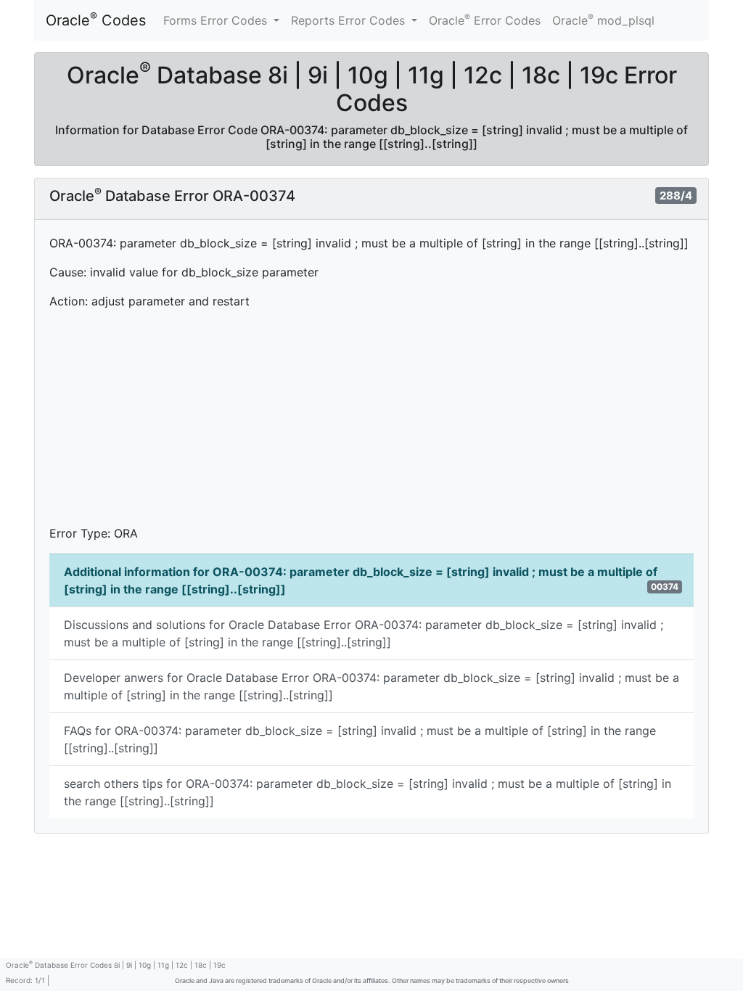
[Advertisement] (371, 423)
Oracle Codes (96, 19)
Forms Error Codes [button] (217, 20)
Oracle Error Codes (485, 20)
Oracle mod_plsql (603, 20)
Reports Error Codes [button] (350, 20)
